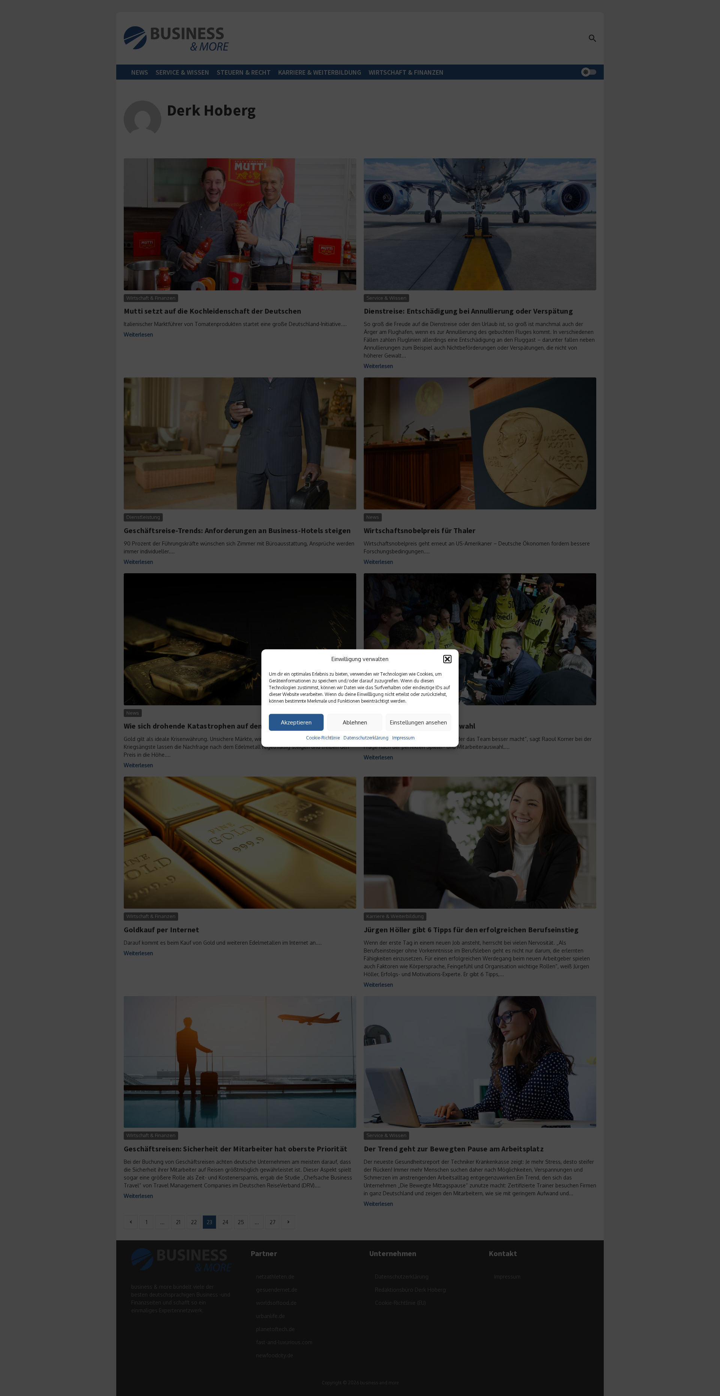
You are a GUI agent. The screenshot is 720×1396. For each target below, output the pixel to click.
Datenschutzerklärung (366, 738)
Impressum (403, 738)
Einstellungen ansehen (418, 722)
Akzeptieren (296, 722)
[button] (447, 659)
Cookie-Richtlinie (323, 738)
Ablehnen (355, 722)
